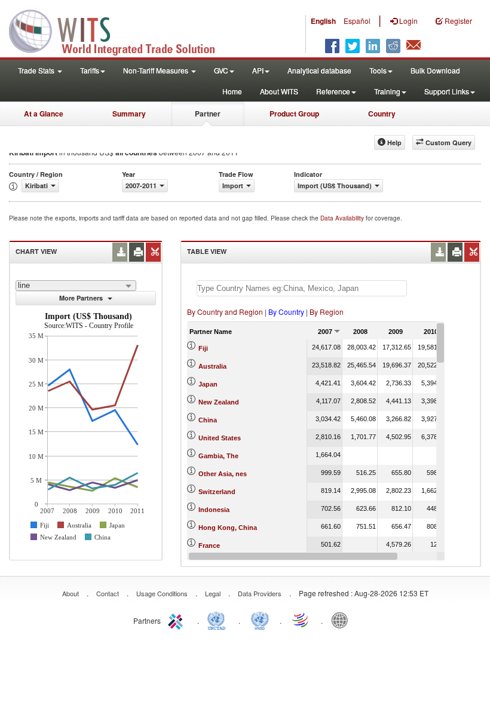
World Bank (342, 620)
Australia (212, 366)
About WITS (279, 91)
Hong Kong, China (227, 527)
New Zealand (218, 402)
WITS (119, 30)
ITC (177, 620)
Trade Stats (37, 70)
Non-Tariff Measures (156, 70)
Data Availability (343, 218)
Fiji (203, 348)
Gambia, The (218, 455)
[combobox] (76, 285)
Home (232, 91)
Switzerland (216, 491)
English (323, 21)
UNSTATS (260, 620)
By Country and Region (225, 311)
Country (382, 113)
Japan (208, 384)
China (207, 420)
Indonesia (213, 509)
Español (357, 21)
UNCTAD (219, 620)
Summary (129, 113)
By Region (327, 311)
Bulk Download (435, 70)
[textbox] (302, 288)
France (209, 545)
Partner (207, 113)
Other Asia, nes (222, 473)
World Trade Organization (301, 620)
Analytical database (319, 70)
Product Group (294, 113)
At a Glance (43, 113)
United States (219, 438)
